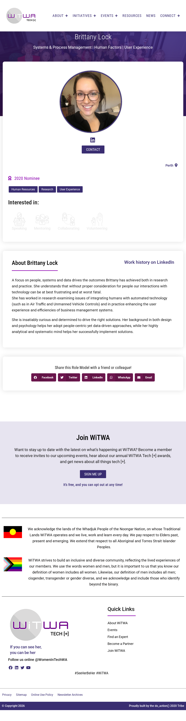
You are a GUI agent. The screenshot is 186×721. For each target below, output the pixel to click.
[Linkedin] (16, 667)
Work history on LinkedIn (149, 262)
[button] (43, 377)
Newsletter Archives (70, 694)
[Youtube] (28, 667)
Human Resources (23, 189)
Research (47, 189)
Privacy (7, 694)
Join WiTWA (116, 651)
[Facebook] (10, 667)
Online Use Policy (42, 694)
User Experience (70, 189)
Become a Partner (121, 644)
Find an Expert (118, 637)
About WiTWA (118, 623)
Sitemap (21, 694)
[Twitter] (22, 667)
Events (112, 630)
